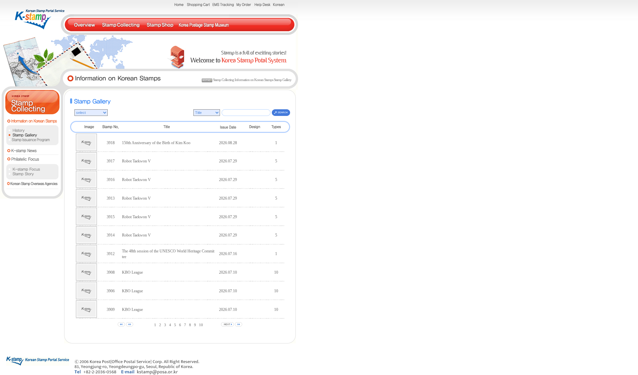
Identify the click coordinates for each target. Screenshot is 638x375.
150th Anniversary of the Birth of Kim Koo (156, 143)
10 (201, 325)
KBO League (132, 272)
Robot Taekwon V (136, 161)
